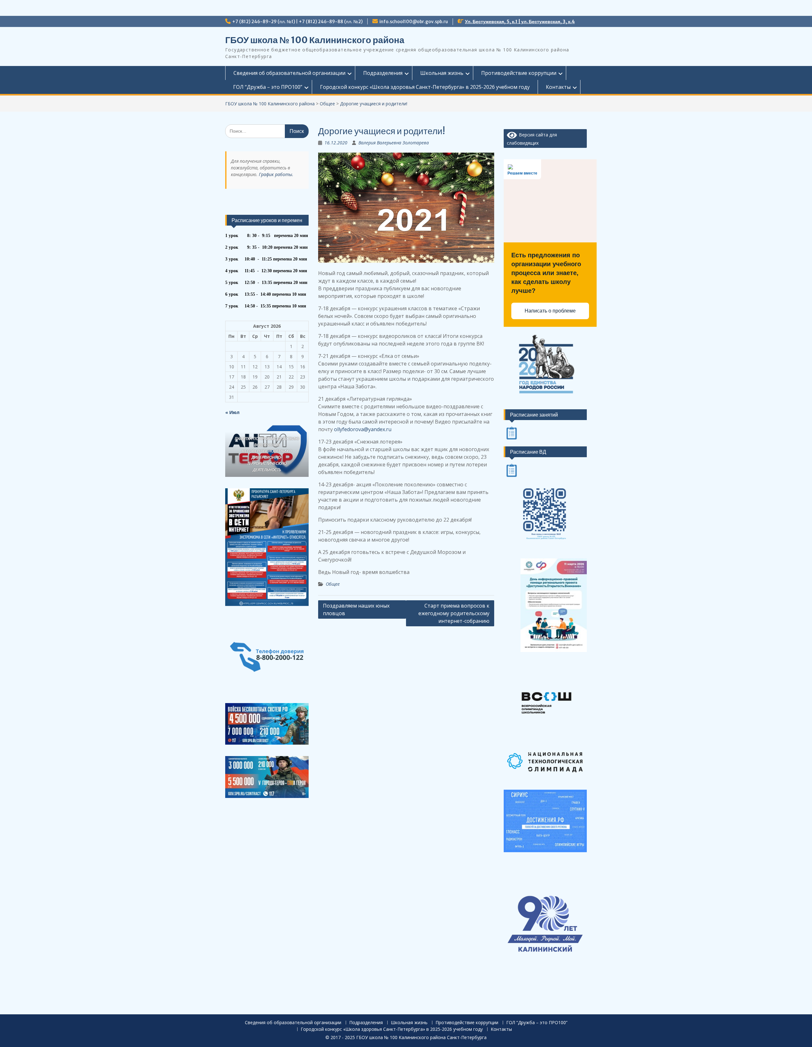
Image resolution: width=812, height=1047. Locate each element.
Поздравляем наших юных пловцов (356, 609)
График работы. (276, 174)
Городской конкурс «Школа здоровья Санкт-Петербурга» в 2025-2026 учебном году (425, 86)
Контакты (558, 86)
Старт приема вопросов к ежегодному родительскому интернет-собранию (453, 613)
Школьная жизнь (441, 72)
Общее (333, 584)
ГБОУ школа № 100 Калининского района (314, 40)
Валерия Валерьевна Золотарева (393, 143)
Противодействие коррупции (518, 72)
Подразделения (383, 72)
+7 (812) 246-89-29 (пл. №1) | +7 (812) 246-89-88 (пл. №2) (297, 21)
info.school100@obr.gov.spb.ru (413, 21)
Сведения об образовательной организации (289, 72)
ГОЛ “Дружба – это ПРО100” (267, 86)
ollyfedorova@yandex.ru (362, 429)
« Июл (232, 412)
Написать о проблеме (550, 310)
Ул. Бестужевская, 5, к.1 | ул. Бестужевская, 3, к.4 (520, 21)
